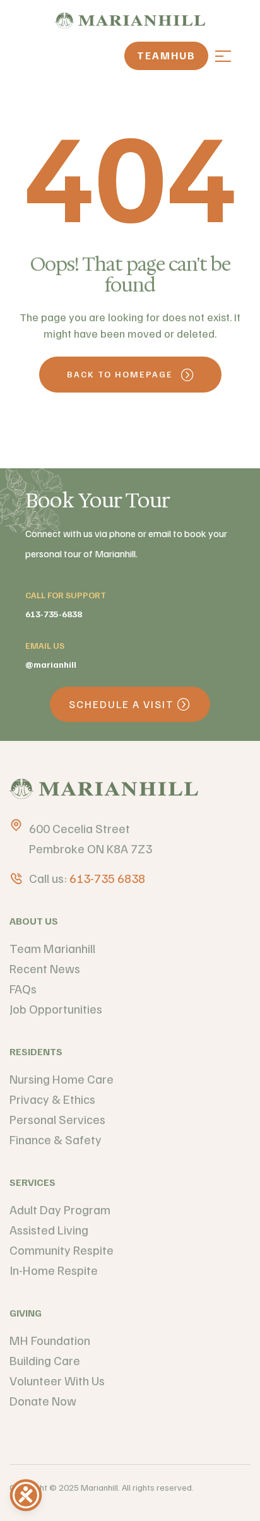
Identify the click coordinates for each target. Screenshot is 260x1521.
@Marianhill (50, 664)
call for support (65, 594)
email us (44, 645)
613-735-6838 (53, 613)
